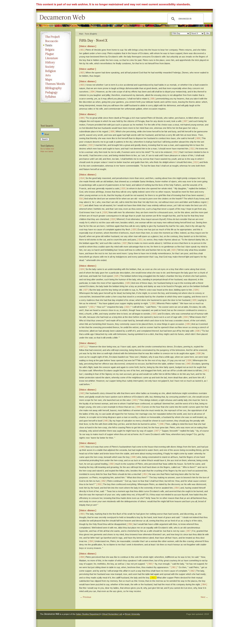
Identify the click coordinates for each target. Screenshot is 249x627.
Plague (55, 54)
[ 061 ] (174, 567)
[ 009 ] (198, 138)
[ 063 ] (153, 577)
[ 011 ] (192, 148)
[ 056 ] (130, 524)
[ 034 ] (186, 317)
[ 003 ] (82, 85)
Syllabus (55, 97)
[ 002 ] (82, 72)
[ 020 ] (134, 229)
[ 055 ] (82, 514)
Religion (55, 71)
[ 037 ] (82, 346)
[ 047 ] (157, 431)
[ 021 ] (140, 239)
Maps (55, 79)
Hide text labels (46, 151)
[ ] (86, 346)
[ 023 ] (174, 250)
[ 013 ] (196, 162)
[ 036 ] (198, 331)
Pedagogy (55, 92)
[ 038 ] (199, 353)
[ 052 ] (104, 481)
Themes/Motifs (55, 84)
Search (45, 139)
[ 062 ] (193, 571)
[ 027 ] (86, 290)
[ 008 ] (112, 131)
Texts (55, 45)
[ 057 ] (189, 531)
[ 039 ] (189, 360)
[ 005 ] (153, 98)
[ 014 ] (82, 178)
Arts (55, 75)
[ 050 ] (112, 464)
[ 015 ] (123, 188)
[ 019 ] (113, 219)
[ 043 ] (135, 400)
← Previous (85, 597)
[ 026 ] (128, 283)
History (55, 62)
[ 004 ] (93, 91)
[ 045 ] (106, 420)
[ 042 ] (82, 393)
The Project (55, 37)
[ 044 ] (138, 407)
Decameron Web (63, 17)
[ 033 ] (154, 314)
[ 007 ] (186, 121)
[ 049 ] (134, 457)
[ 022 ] (125, 243)
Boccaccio (55, 41)
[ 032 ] (127, 307)
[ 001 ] (82, 50)
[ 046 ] (162, 424)
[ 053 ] (99, 484)
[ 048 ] (82, 447)
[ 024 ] (82, 269)
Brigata (55, 49)
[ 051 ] (145, 474)
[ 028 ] (196, 290)
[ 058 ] (91, 541)
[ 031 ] (92, 307)
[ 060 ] (150, 564)
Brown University (132, 614)
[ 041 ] (206, 370)
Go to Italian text (47, 149)
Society (55, 67)
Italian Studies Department (88, 614)
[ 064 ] (204, 584)
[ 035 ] (188, 324)
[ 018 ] (105, 212)
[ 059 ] (82, 557)
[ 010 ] (91, 145)
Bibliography (55, 88)
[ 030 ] (153, 303)
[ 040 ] (188, 364)
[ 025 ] (117, 276)
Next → (204, 597)
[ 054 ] (177, 488)
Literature (55, 58)
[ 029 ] (194, 300)
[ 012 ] (176, 152)
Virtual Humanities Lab (112, 614)
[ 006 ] (82, 118)
